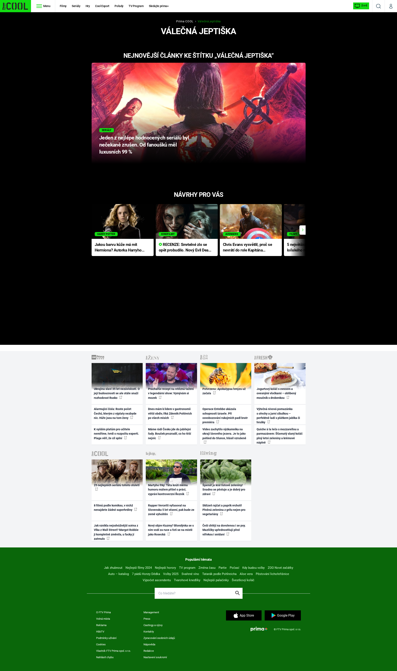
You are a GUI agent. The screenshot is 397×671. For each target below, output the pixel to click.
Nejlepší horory (165, 568)
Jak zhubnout (113, 568)
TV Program (136, 6)
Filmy (63, 6)
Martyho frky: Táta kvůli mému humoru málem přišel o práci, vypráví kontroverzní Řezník (168, 489)
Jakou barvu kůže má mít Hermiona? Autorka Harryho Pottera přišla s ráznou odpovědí (118, 247)
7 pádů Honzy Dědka (146, 574)
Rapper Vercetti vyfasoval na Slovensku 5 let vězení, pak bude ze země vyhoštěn (171, 510)
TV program (187, 568)
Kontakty (148, 631)
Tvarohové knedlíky (187, 580)
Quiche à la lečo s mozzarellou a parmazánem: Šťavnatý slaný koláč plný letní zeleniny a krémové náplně (280, 436)
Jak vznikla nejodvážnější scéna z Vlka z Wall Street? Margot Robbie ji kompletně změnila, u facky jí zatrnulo (116, 532)
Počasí (234, 568)
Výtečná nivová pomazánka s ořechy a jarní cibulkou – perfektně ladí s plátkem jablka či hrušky (278, 415)
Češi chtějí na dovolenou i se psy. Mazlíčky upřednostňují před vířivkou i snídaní (224, 530)
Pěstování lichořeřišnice (272, 574)
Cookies (101, 644)
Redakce (148, 650)
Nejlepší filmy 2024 (139, 568)
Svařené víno (190, 574)
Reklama (101, 625)
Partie (223, 568)
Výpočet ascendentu (157, 580)
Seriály (76, 6)
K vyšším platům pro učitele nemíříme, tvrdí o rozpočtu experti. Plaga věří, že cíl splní (116, 434)
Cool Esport (102, 6)
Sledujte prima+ (159, 6)
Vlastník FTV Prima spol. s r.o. (113, 650)
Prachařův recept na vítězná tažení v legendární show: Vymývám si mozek (171, 393)
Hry (88, 6)
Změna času (206, 568)
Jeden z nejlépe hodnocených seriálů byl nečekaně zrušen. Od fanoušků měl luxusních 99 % (144, 145)
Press (146, 618)
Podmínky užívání (106, 638)
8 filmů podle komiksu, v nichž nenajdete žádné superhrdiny (113, 507)
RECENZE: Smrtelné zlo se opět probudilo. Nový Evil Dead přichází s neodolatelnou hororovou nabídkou (185, 247)
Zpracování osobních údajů (159, 638)
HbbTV (100, 631)
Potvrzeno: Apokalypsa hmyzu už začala (224, 391)
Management (151, 612)
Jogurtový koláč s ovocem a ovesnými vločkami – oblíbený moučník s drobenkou (276, 393)
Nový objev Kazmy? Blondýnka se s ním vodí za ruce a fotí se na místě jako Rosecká (171, 530)
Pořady (119, 6)
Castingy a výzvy (153, 625)
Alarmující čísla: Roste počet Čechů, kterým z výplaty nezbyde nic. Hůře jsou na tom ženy (115, 413)
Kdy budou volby (253, 568)
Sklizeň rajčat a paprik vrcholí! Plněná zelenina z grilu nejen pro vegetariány (223, 510)
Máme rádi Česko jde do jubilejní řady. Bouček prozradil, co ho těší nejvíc (169, 434)
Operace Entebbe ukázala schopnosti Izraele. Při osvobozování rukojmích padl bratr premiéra (225, 415)
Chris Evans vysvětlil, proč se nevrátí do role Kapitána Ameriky (247, 247)
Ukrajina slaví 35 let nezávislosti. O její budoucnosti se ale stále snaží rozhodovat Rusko (117, 393)
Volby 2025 (170, 574)
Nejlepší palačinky (216, 580)
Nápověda (149, 644)
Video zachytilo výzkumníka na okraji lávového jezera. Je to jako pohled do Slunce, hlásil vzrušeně (224, 434)
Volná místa (103, 618)
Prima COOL (185, 21)
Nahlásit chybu (105, 657)
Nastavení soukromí (155, 657)
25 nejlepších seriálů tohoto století (117, 485)
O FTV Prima (103, 612)
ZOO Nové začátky (280, 568)
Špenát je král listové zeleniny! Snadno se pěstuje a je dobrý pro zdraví (223, 489)
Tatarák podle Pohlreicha (219, 574)
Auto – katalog (118, 574)
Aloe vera (246, 574)
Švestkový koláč (243, 580)
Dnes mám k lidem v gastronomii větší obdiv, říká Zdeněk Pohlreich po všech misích (170, 413)
